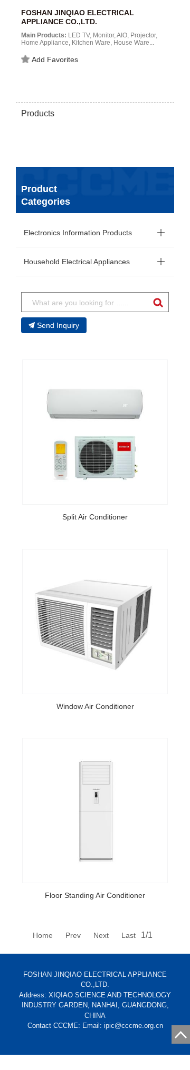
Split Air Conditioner (95, 517)
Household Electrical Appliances (77, 261)
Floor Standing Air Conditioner (95, 895)
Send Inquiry (58, 325)
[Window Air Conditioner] (95, 621)
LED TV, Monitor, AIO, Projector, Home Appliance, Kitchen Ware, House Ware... (89, 39)
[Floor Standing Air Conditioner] (95, 810)
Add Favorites (55, 59)
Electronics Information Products (78, 232)
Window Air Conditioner (95, 706)
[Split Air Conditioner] (95, 432)
